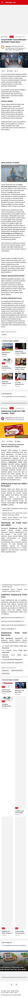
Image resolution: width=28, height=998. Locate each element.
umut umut (8, 417)
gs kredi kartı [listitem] (5, 673)
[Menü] (2, 2)
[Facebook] (11, 984)
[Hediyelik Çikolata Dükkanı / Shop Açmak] (20, 365)
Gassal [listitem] (4, 334)
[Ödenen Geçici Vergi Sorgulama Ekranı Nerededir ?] (7, 688)
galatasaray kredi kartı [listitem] (17, 670)
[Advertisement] (14, 20)
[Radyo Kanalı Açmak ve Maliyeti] (20, 350)
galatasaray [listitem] (5, 670)
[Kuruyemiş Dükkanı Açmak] (7, 380)
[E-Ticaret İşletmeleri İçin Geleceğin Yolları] (20, 380)
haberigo (8, 46)
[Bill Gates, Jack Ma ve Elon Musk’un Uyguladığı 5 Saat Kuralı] (20, 688)
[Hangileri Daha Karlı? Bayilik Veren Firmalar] (20, 755)
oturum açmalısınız (20, 396)
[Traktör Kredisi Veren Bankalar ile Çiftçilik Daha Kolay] (20, 876)
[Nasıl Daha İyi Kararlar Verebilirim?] (7, 350)
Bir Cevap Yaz (7, 393)
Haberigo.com (10, 2)
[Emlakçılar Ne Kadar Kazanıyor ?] (7, 876)
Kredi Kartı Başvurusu (15, 659)
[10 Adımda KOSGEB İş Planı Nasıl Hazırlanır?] (7, 365)
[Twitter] (16, 984)
